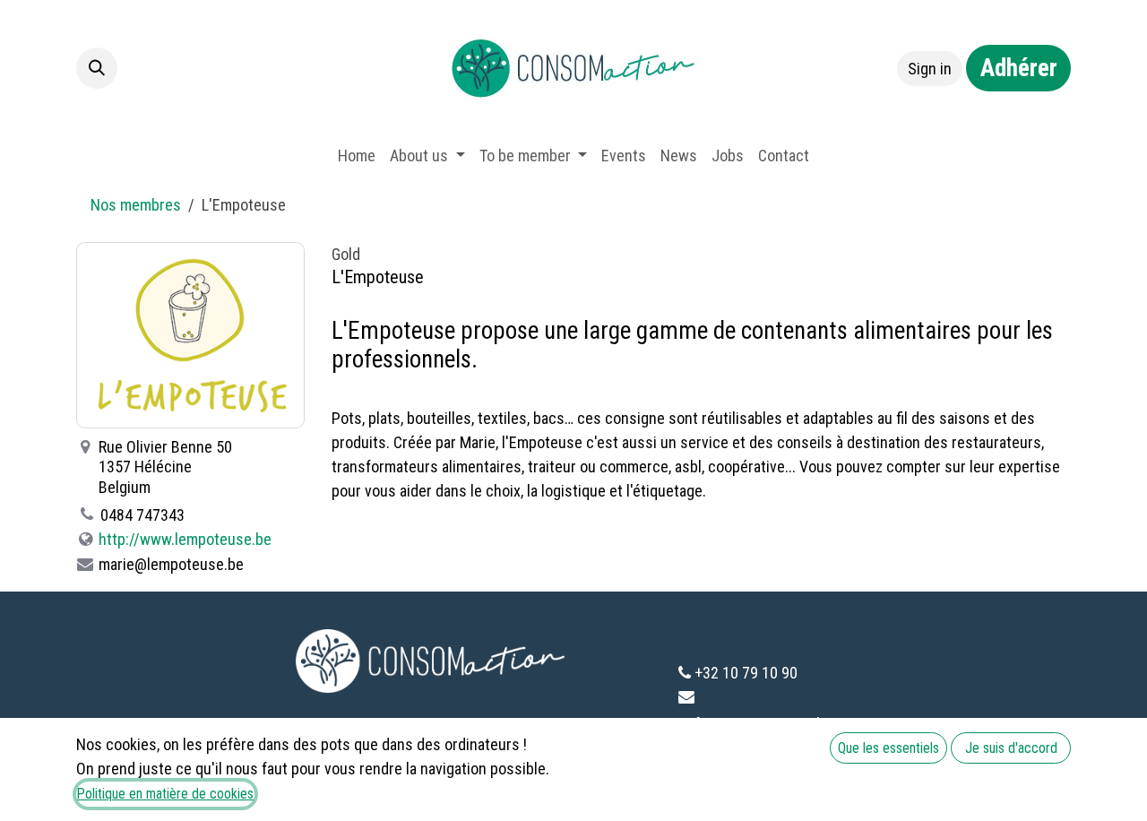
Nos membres (136, 204)
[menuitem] (357, 155)
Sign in (930, 68)
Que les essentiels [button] (888, 747)
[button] (96, 68)
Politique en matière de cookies (165, 793)
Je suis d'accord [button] (1011, 747)
